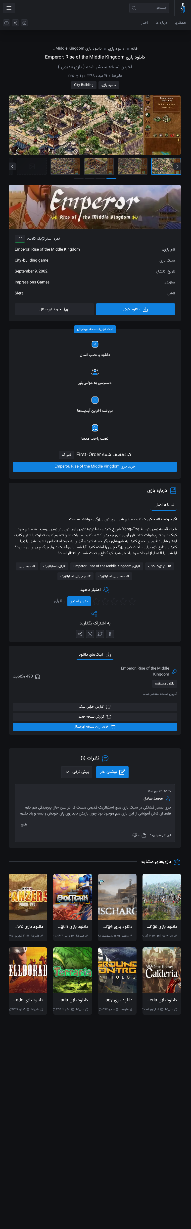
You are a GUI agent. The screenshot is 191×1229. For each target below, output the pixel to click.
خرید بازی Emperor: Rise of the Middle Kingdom (95, 467)
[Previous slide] (12, 166)
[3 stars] (114, 601)
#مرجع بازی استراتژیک (75, 576)
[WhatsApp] (90, 634)
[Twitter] (100, 634)
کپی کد (66, 455)
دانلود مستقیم (165, 683)
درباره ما (161, 23)
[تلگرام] (15, 22)
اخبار (144, 23)
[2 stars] (123, 601)
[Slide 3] (99, 166)
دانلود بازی (108, 85)
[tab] (95, 655)
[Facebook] (110, 634)
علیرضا (117, 76)
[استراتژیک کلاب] (182, 8)
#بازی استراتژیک (54, 566)
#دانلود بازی (27, 566)
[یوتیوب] (6, 22)
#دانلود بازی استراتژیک (113, 576)
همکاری (180, 23)
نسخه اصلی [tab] (163, 505)
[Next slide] (177, 166)
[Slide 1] (166, 166)
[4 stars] (105, 601)
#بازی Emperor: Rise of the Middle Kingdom (106, 566)
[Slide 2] (132, 166)
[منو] (9, 8)
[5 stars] (96, 601)
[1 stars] (132, 601)
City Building (84, 85)
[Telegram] (80, 634)
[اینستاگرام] (24, 22)
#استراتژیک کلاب (159, 566)
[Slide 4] (65, 166)
